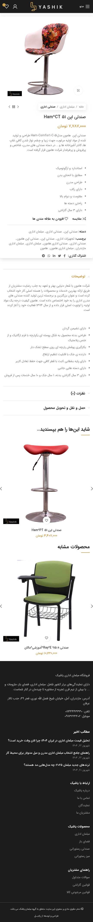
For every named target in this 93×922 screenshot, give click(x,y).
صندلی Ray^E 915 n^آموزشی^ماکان (46, 647)
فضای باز (84, 841)
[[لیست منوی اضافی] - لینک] (46, 701)
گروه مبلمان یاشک (27, 909)
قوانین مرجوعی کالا (78, 892)
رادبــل (37, 916)
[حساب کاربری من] (15, 6)
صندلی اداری (48, 107)
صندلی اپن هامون (28, 238)
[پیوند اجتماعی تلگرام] (43, 256)
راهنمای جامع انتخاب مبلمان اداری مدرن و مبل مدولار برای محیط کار (48, 753)
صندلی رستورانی (80, 848)
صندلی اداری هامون (55, 243)
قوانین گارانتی (81, 884)
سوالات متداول (81, 877)
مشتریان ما (83, 812)
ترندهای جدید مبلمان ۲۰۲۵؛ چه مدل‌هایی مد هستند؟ (57, 765)
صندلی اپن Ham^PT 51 (46, 530)
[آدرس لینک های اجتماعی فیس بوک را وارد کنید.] (64, 256)
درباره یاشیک (82, 790)
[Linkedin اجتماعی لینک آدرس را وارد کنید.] (54, 256)
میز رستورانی (82, 856)
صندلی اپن (71, 231)
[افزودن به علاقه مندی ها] (46, 520)
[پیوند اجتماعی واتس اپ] (48, 256)
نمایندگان (84, 805)
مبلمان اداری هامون (62, 248)
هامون (44, 248)
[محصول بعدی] (9, 107)
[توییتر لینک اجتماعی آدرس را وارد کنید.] (59, 256)
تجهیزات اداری (65, 238)
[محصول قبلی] (18, 107)
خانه (81, 107)
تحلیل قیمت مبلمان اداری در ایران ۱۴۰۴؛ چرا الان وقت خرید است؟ (49, 741)
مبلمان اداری (67, 107)
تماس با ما (83, 798)
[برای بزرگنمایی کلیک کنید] (78, 90)
